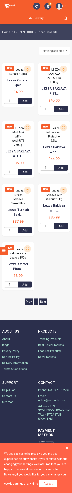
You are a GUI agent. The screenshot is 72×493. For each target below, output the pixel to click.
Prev (29, 301)
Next (43, 301)
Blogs (5, 345)
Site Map (7, 402)
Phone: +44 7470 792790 (54, 390)
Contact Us (9, 396)
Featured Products (50, 351)
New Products (47, 357)
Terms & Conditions (14, 368)
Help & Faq (8, 390)
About (6, 339)
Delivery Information (15, 363)
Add (25, 101)
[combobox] (54, 51)
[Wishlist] (36, 6)
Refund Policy (11, 357)
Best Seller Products (51, 345)
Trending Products (49, 339)
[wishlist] (27, 69)
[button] (61, 5)
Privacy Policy (10, 351)
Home (6, 32)
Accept (48, 483)
